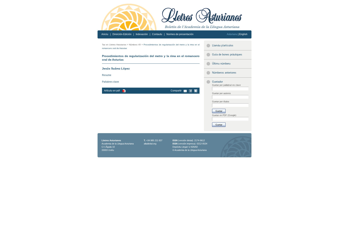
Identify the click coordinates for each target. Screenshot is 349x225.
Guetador (217, 81)
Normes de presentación (179, 34)
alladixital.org (150, 143)
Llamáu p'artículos (222, 45)
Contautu (157, 34)
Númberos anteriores (224, 72)
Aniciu (104, 34)
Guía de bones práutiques (227, 54)
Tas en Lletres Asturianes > (115, 45)
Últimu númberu (221, 63)
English (243, 34)
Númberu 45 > (136, 45)
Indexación (142, 34)
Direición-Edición (121, 34)
